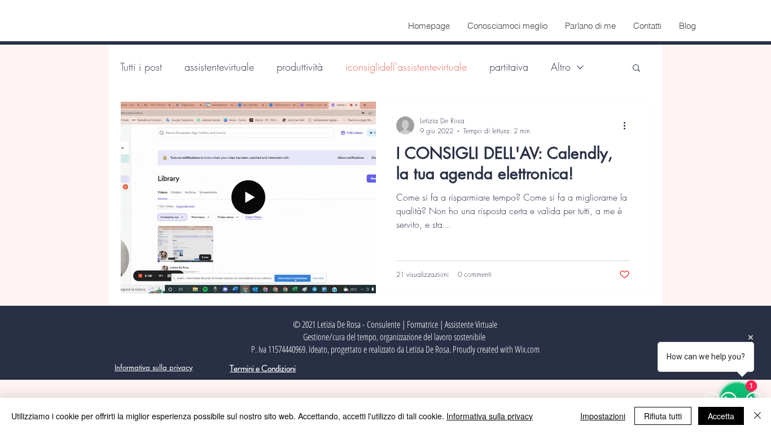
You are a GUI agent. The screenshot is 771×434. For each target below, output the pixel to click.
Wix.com (527, 349)
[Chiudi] (757, 416)
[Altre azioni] (628, 125)
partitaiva (508, 66)
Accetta (721, 416)
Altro (561, 66)
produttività (300, 66)
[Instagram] (728, 26)
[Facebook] (713, 26)
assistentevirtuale (219, 66)
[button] (636, 69)
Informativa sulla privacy (489, 416)
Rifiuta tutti (663, 416)
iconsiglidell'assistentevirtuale (406, 66)
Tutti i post (141, 66)
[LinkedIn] (743, 26)
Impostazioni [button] (602, 416)
